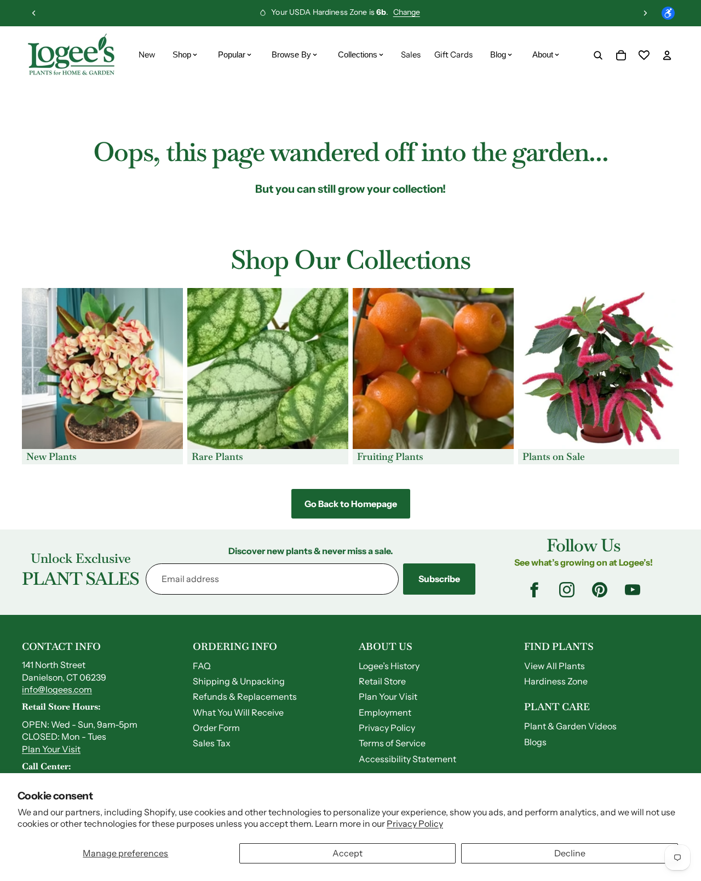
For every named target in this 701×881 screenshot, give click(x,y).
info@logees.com (57, 689)
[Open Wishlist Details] (644, 55)
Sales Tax (212, 743)
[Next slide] (645, 13)
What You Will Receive (238, 712)
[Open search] (598, 55)
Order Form (216, 727)
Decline (569, 853)
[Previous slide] (34, 13)
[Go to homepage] (71, 55)
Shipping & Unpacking (239, 681)
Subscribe (439, 578)
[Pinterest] (599, 589)
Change (406, 12)
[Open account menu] (667, 55)
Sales (411, 54)
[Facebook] (534, 589)
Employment (385, 712)
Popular (231, 54)
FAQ (202, 665)
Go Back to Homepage (350, 503)
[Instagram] (567, 589)
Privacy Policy (415, 823)
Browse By (291, 54)
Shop (182, 54)
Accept (347, 853)
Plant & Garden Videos (570, 726)
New (147, 54)
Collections (357, 54)
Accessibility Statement (407, 758)
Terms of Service (392, 743)
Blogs (535, 741)
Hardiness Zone (556, 681)
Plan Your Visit (51, 749)
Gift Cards (453, 54)
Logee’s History (389, 665)
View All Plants (554, 665)
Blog (498, 54)
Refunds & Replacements (245, 696)
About (542, 54)
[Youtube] (632, 589)
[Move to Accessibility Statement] (668, 13)
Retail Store (382, 681)
